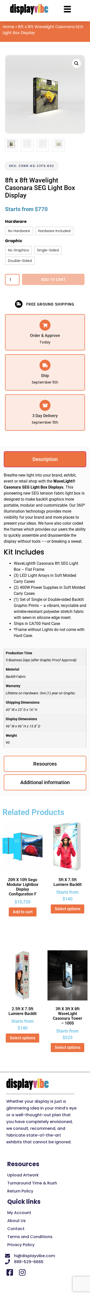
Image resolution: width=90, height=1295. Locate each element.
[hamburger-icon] (67, 10)
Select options (67, 908)
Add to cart (53, 279)
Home (8, 27)
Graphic (13, 241)
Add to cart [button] (22, 911)
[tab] (45, 459)
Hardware (15, 222)
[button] (76, 63)
